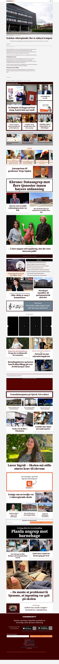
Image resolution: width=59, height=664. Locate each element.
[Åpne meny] (52, 1)
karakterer (28, 80)
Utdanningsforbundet (30, 642)
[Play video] (24, 326)
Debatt (29, 148)
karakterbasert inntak (19, 80)
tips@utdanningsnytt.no (31, 641)
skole (25, 80)
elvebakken (8, 80)
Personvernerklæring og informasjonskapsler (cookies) (29, 646)
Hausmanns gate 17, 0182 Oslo (30, 643)
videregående (13, 80)
